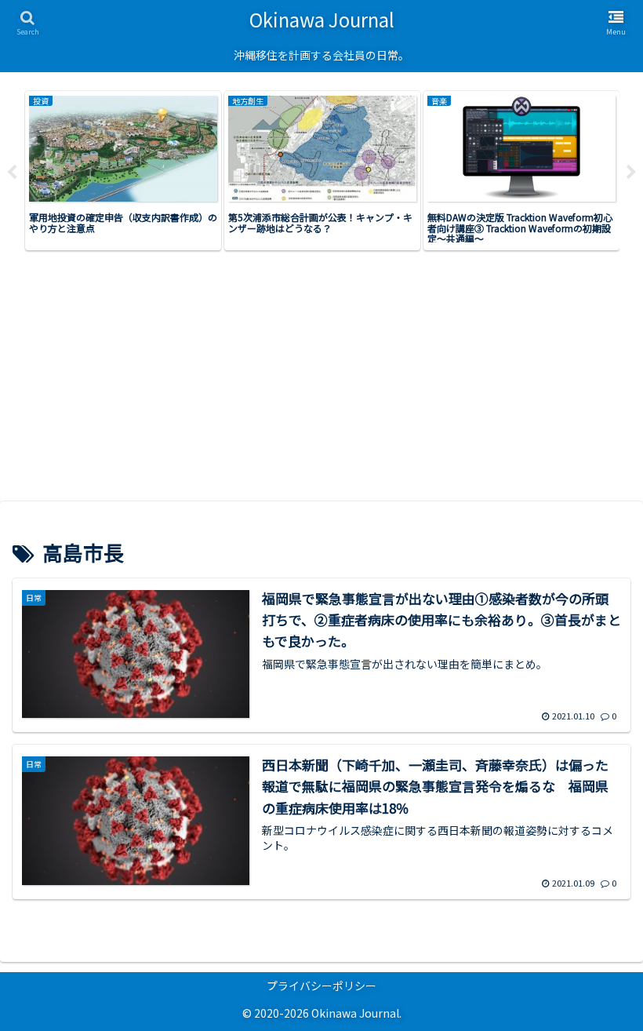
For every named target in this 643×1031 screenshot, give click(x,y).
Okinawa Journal (321, 19)
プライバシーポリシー (321, 985)
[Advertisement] (321, 382)
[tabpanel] (123, 170)
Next (631, 172)
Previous (12, 172)
